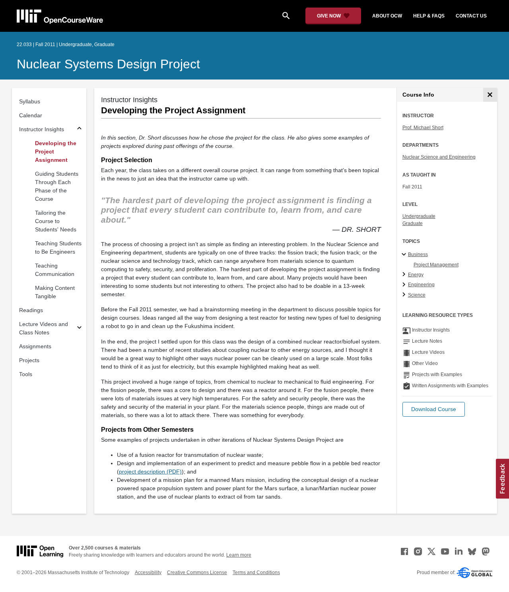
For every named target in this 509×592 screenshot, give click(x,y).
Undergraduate (418, 216)
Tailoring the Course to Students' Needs (55, 221)
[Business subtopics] (405, 255)
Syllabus (29, 101)
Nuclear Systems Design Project (108, 64)
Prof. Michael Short (422, 127)
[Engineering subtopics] (405, 285)
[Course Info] (490, 95)
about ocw (387, 16)
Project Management (436, 265)
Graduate (412, 223)
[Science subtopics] (405, 295)
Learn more (238, 555)
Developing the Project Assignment (55, 151)
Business (418, 254)
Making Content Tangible (55, 292)
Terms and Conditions (256, 572)
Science (416, 295)
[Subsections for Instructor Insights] (79, 129)
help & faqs (429, 16)
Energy (416, 275)
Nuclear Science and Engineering (439, 157)
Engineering (421, 284)
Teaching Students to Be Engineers (58, 247)
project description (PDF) (150, 471)
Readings (31, 310)
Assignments (35, 346)
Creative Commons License (197, 572)
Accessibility (148, 572)
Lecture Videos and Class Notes (43, 328)
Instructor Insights (41, 129)
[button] (433, 409)
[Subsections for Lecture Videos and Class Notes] (79, 328)
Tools (25, 374)
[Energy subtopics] (405, 275)
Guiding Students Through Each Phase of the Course (56, 186)
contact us (471, 16)
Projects (29, 360)
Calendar (30, 115)
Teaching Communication (54, 269)
